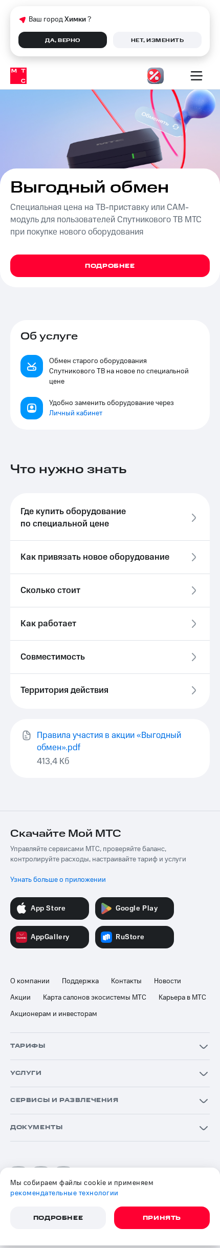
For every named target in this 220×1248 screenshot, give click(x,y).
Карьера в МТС (182, 997)
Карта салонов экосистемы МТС (94, 997)
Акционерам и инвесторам (53, 1014)
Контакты (126, 981)
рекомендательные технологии (64, 1193)
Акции (20, 997)
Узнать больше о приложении (58, 880)
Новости (167, 981)
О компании (30, 981)
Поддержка (80, 981)
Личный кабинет (75, 413)
